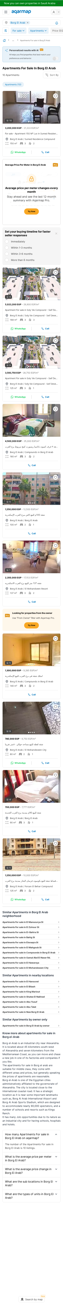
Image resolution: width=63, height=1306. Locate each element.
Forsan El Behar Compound (39, 886)
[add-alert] (56, 23)
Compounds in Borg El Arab (39, 452)
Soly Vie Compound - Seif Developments (41, 315)
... (13, 40)
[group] (31, 107)
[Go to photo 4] (34, 121)
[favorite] (55, 95)
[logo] (21, 12)
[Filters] (5, 31)
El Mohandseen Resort (36, 588)
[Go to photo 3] (32, 121)
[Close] (56, 233)
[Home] (4, 40)
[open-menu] (5, 12)
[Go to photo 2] (30, 121)
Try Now (31, 211)
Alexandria (52, 1043)
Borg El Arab (16, 139)
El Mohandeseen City (35, 749)
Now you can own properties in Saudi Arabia (29, 3)
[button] (55, 12)
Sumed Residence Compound (40, 139)
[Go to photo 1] (28, 121)
